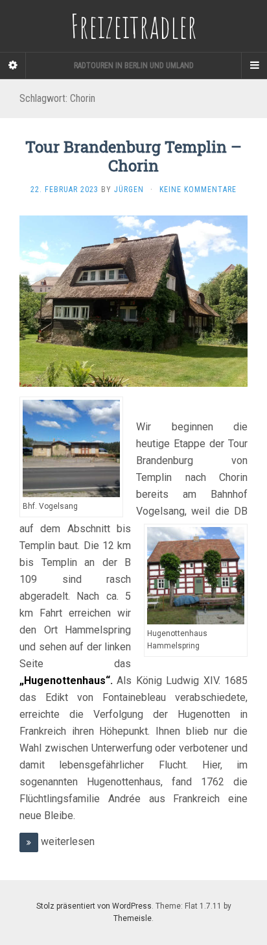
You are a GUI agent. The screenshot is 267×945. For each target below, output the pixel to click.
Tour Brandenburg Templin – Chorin (133, 156)
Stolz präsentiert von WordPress (94, 906)
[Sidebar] (13, 66)
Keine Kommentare (198, 189)
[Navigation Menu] (254, 66)
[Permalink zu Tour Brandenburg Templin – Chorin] (133, 301)
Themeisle (132, 918)
